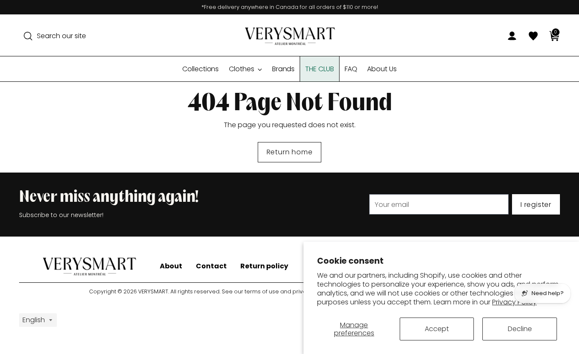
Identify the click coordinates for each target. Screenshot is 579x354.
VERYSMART (153, 291)
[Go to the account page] (509, 36)
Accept (437, 329)
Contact (211, 266)
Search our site (61, 36)
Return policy (264, 266)
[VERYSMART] (289, 36)
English (33, 320)
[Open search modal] (27, 36)
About (171, 266)
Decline (520, 329)
